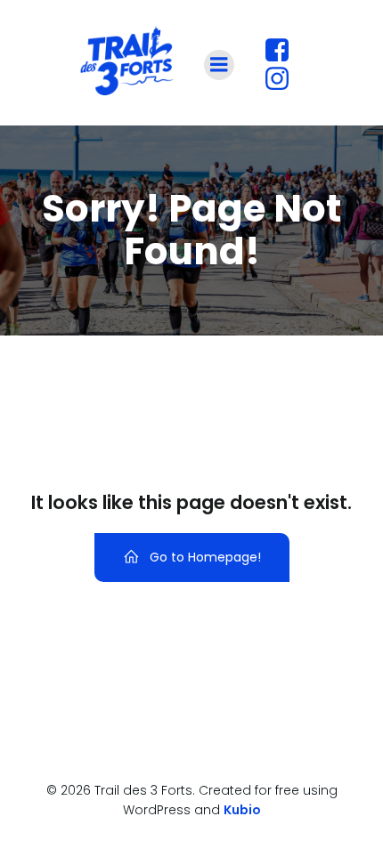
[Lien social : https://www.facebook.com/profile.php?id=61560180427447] (284, 50)
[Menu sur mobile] (219, 65)
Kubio (242, 810)
